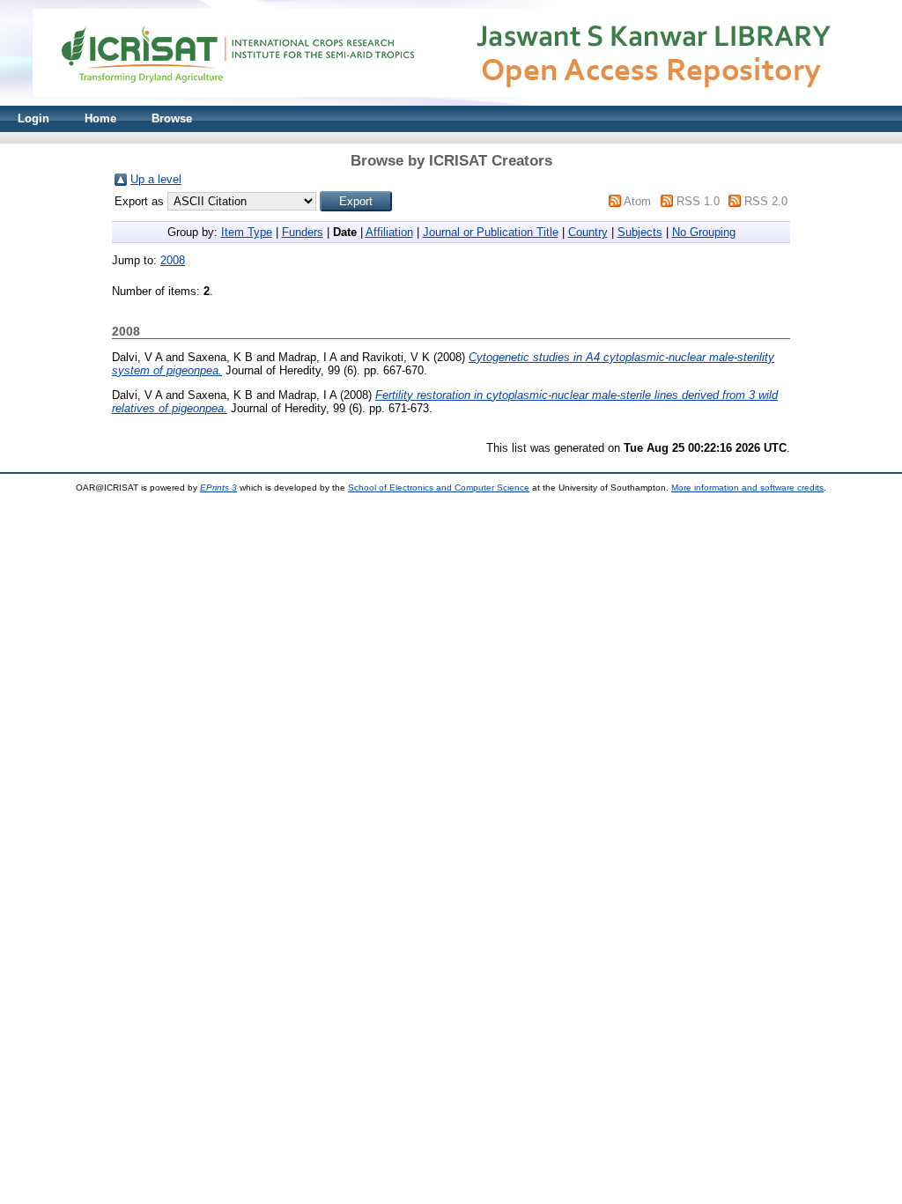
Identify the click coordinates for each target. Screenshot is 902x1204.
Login (33, 118)
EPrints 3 (218, 487)
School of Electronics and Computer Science (438, 487)
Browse (172, 118)
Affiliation (389, 232)
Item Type (246, 232)
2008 (172, 260)
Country (588, 232)
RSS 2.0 (765, 201)
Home (100, 118)
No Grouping (704, 232)
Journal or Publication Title (490, 232)
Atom (637, 201)
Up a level (155, 179)
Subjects (639, 232)
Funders (302, 232)
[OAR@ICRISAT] (451, 101)
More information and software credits (747, 487)
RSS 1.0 (698, 201)
